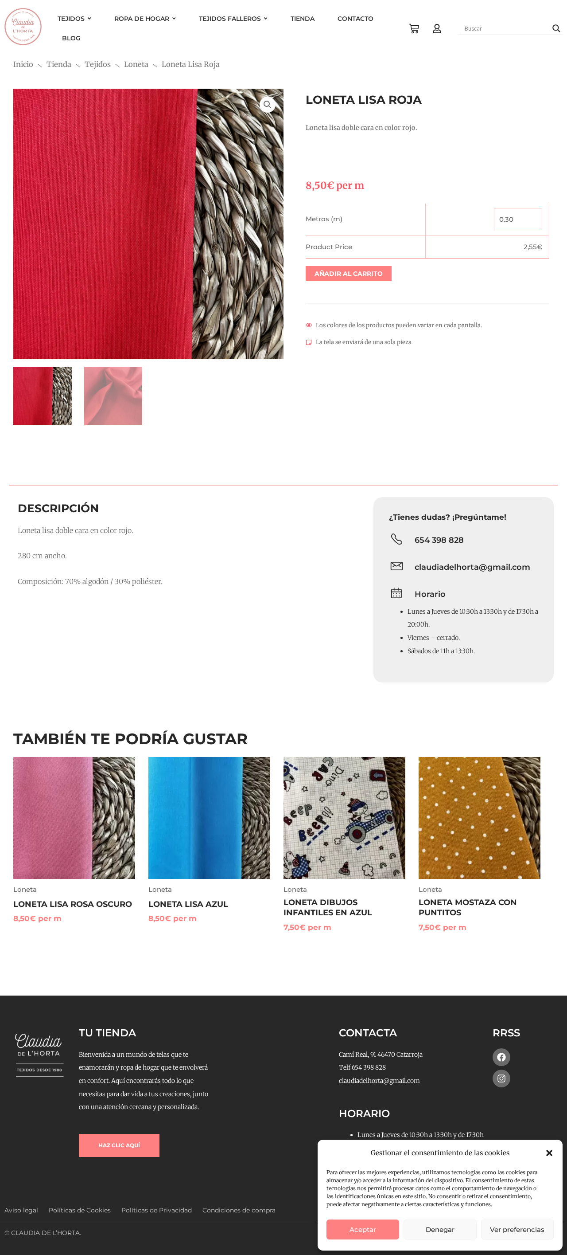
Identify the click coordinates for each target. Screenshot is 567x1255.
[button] (549, 1153)
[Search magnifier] (556, 28)
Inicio (23, 64)
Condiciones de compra (239, 1210)
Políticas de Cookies (80, 1210)
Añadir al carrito (349, 274)
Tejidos (98, 64)
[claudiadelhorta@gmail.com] (396, 567)
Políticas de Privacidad (156, 1210)
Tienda (59, 64)
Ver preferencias (517, 1229)
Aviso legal (21, 1210)
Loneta (136, 64)
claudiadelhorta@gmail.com (472, 567)
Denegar (440, 1229)
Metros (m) (324, 219)
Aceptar (363, 1229)
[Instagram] (501, 1078)
